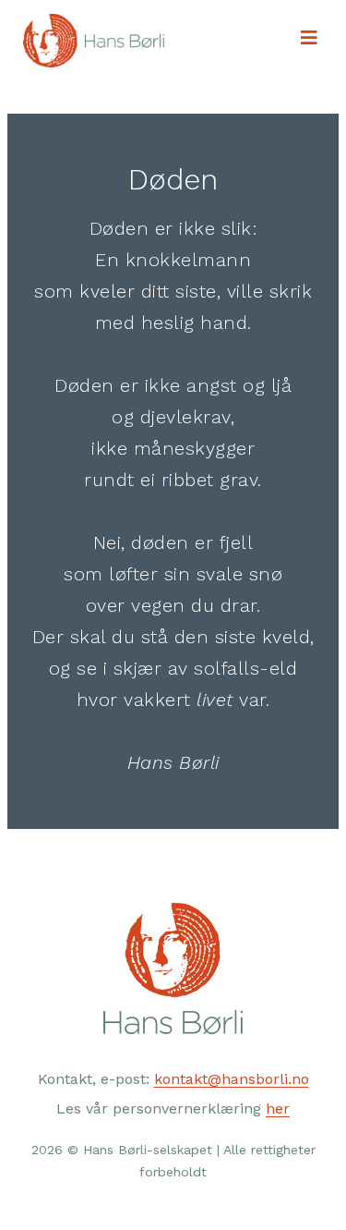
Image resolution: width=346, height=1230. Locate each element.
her (278, 1108)
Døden (173, 179)
